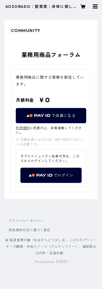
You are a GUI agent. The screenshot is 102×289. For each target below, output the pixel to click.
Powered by (45, 262)
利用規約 (23, 128)
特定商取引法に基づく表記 (30, 230)
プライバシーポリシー (26, 221)
